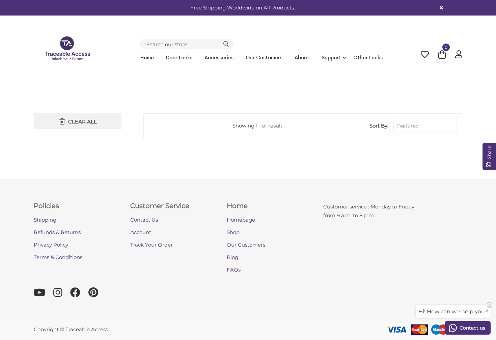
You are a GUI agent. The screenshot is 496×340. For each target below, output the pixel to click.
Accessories (218, 57)
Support (331, 57)
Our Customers (264, 57)
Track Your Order (151, 245)
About (302, 57)
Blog (232, 257)
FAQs (234, 269)
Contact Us (144, 220)
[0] (442, 56)
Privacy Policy (51, 245)
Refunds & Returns (57, 232)
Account (140, 232)
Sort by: (378, 125)
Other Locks (368, 57)
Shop (233, 232)
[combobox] (186, 44)
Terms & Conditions (58, 257)
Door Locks (179, 57)
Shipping (45, 220)
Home (147, 57)
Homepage (241, 220)
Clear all (82, 121)
